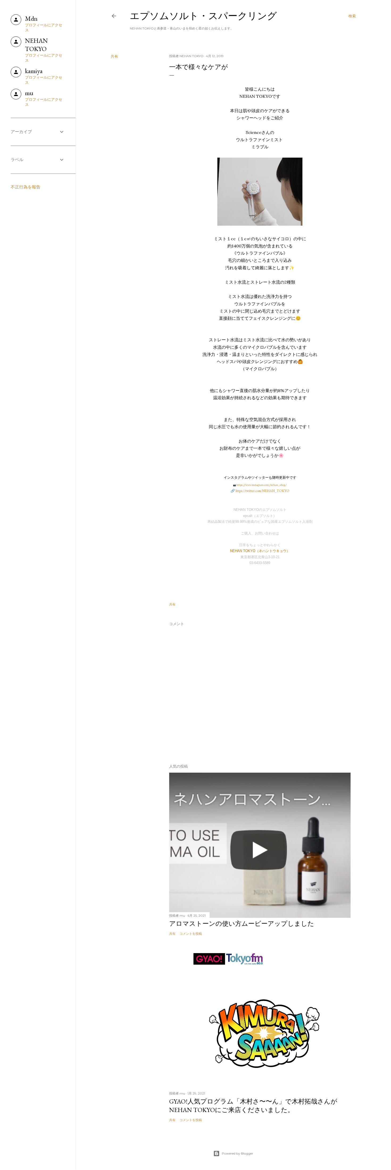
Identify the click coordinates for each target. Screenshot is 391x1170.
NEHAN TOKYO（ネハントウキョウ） (260, 551)
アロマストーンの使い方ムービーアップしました (241, 923)
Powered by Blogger (237, 1153)
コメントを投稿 (191, 934)
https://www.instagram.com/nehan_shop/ (261, 484)
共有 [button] (114, 56)
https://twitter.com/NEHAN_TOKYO (262, 491)
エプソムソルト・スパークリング (203, 16)
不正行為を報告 (25, 187)
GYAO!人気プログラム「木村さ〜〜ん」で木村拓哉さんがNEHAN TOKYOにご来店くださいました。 (253, 1105)
